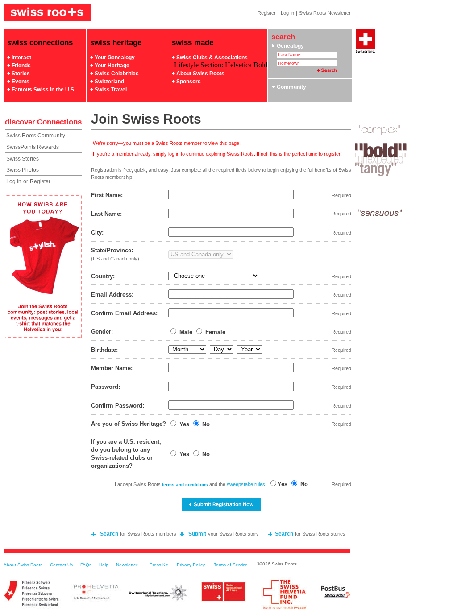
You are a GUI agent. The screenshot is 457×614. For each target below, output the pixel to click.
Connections (59, 122)
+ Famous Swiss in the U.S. (41, 90)
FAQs (85, 564)
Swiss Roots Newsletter (325, 13)
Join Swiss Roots (146, 118)
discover (20, 122)
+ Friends (19, 65)
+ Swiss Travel (108, 90)
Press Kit (159, 564)
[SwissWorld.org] (365, 52)
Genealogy (289, 46)
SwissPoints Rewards (32, 147)
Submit (197, 534)
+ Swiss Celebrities (114, 73)
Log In (287, 13)
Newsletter (126, 564)
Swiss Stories (22, 159)
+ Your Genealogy (112, 57)
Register (267, 13)
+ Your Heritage (109, 65)
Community (290, 87)
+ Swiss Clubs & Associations (210, 57)
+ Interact (19, 57)
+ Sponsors (186, 81)
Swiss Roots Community (35, 135)
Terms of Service (231, 564)
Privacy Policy (191, 564)
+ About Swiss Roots (198, 73)
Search (109, 534)
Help (103, 564)
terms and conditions (185, 484)
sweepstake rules (246, 484)
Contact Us (61, 564)
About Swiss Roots (23, 564)
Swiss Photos (22, 170)
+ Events (18, 81)
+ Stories (18, 73)
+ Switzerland (107, 81)
